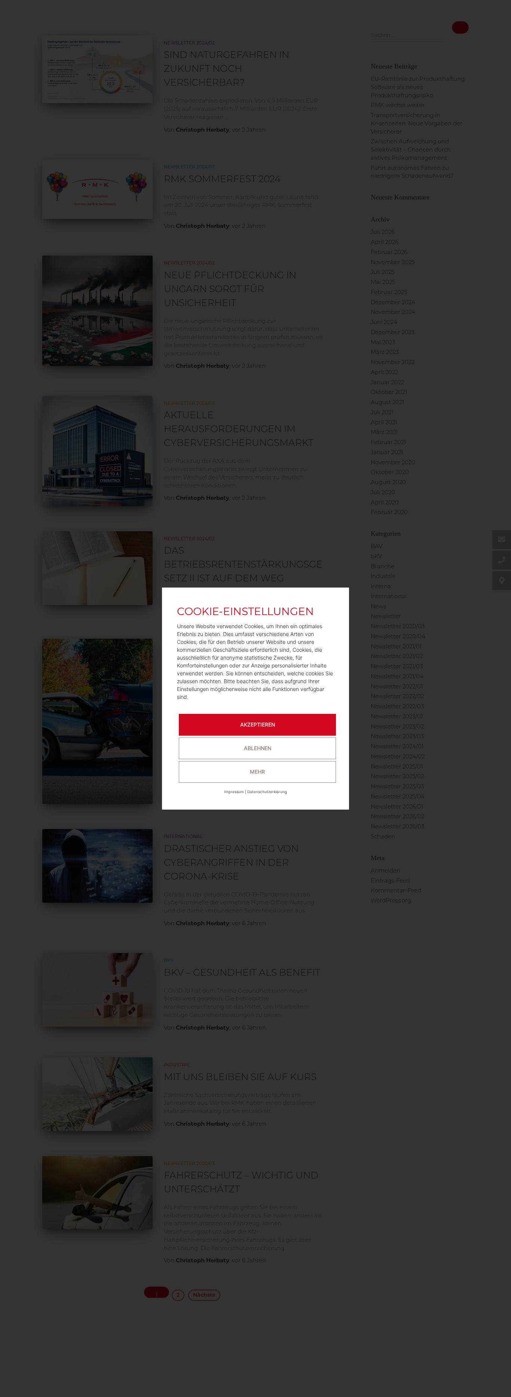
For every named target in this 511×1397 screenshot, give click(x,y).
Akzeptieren (257, 724)
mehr (257, 771)
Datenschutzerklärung (267, 791)
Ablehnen (257, 748)
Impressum (234, 791)
